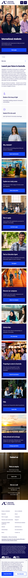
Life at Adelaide (18, 511)
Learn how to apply (14, 227)
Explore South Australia (14, 154)
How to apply (14, 50)
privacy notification (13, 566)
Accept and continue (7, 574)
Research (4, 513)
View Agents (14, 263)
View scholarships (14, 336)
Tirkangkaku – (9, 536)
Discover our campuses (14, 300)
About (16, 513)
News (3, 532)
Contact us (17, 532)
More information (20, 574)
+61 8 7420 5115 (14, 494)
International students (20, 522)
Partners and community (7, 519)
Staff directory (18, 526)
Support (17, 519)
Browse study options (14, 190)
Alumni (3, 526)
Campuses (17, 516)
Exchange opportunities (14, 446)
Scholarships (5, 529)
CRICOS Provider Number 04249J (9, 540)
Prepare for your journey (14, 374)
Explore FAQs (14, 409)
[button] (26, 560)
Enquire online (14, 476)
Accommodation (18, 529)
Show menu (4, 61)
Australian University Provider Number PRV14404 (13, 539)
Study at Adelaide (6, 511)
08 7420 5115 (14, 489)
